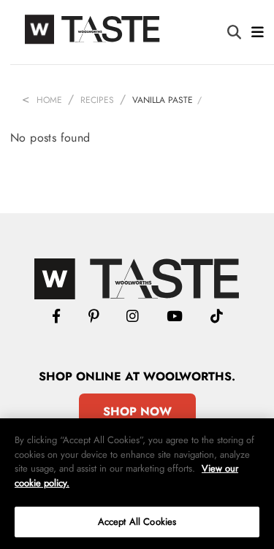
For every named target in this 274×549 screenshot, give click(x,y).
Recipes (97, 100)
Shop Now (137, 411)
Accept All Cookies (137, 522)
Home (49, 100)
